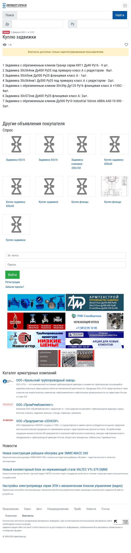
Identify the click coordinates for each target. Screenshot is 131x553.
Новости (10, 445)
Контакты (28, 515)
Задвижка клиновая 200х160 (77, 164)
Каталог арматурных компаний (29, 373)
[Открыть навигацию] (125, 5)
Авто (39, 509)
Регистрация (12, 282)
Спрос (27, 509)
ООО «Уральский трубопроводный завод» (45, 380)
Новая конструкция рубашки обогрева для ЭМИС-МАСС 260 (45, 453)
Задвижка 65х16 (15, 159)
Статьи (105, 509)
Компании (11, 515)
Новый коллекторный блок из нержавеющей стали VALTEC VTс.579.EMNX (55, 469)
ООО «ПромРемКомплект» (34, 405)
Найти (119, 15)
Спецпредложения (58, 509)
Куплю (6, 32)
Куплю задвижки (48, 202)
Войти (12, 275)
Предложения (11, 509)
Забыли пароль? (14, 286)
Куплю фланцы (80, 202)
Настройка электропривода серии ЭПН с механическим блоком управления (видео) (63, 486)
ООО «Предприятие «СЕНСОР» (37, 421)
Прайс (77, 509)
